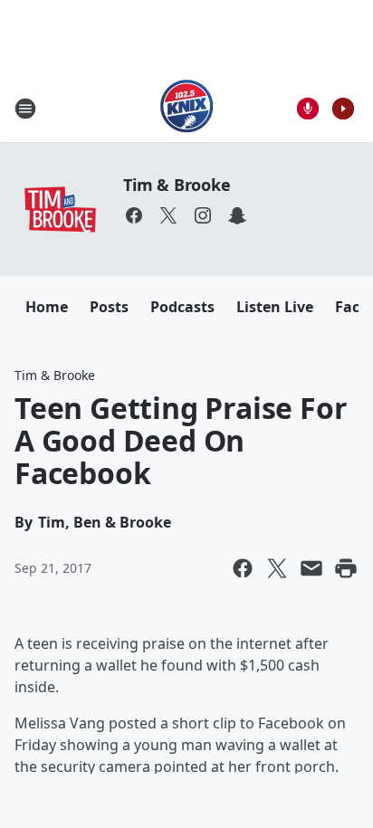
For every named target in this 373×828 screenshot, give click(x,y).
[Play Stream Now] (343, 108)
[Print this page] (346, 568)
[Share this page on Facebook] (242, 568)
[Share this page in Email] (311, 568)
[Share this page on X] (277, 568)
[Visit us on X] (168, 215)
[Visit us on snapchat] (237, 215)
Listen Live (274, 307)
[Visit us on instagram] (203, 215)
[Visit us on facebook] (134, 215)
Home (46, 307)
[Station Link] (187, 108)
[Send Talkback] (308, 108)
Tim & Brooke (177, 184)
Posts (109, 307)
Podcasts (182, 307)
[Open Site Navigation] (25, 108)
